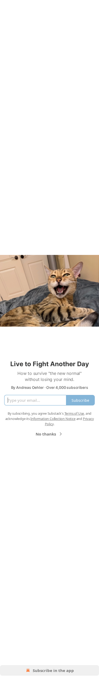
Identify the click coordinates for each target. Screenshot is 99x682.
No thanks (46, 434)
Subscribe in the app (53, 670)
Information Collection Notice (52, 418)
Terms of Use (74, 413)
